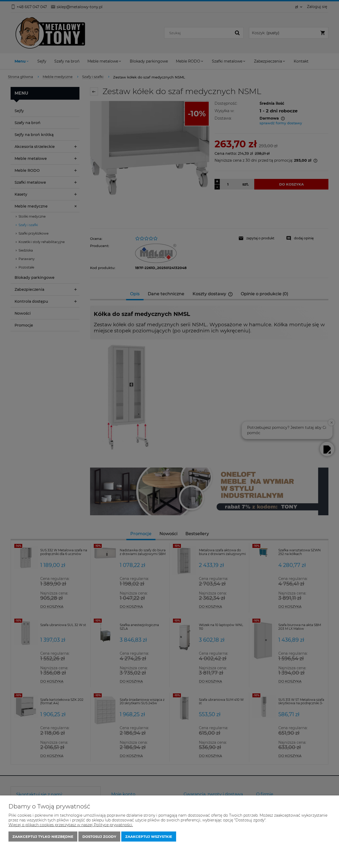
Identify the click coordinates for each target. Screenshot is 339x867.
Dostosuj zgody (99, 836)
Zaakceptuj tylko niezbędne (42, 836)
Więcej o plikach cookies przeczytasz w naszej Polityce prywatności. (70, 824)
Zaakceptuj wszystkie (148, 836)
